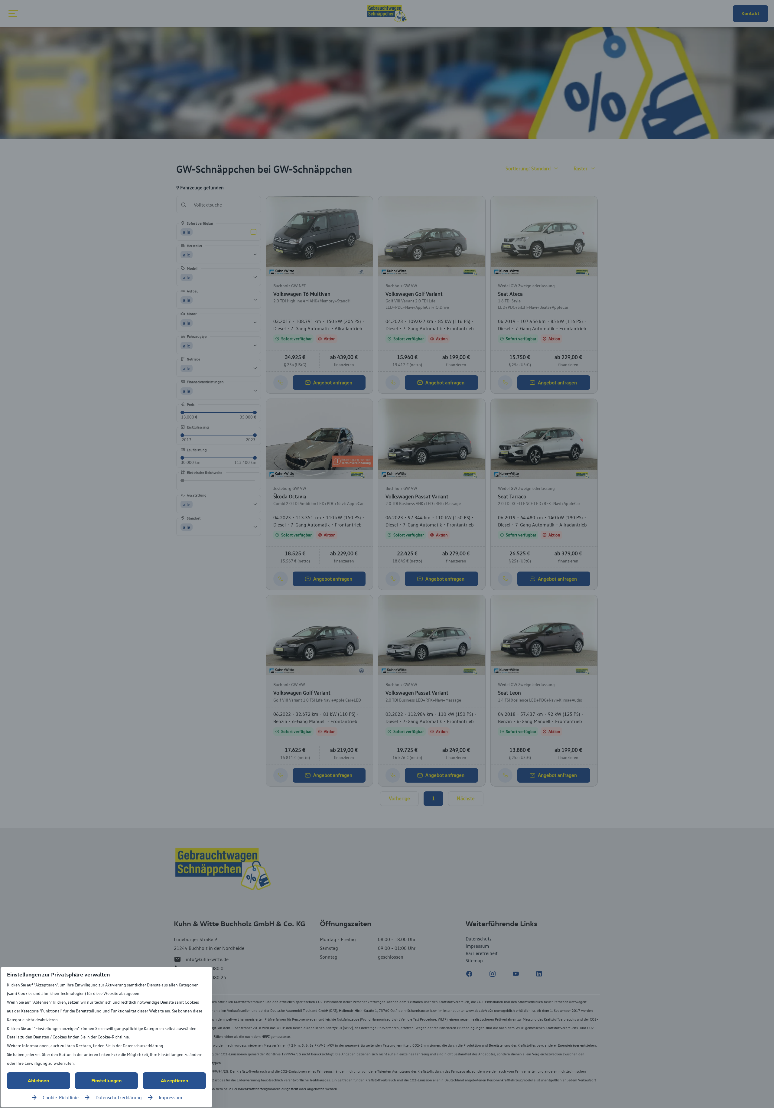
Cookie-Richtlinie (61, 1097)
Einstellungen (106, 1080)
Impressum (170, 1097)
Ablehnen (38, 1080)
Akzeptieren (174, 1080)
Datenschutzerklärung (119, 1097)
